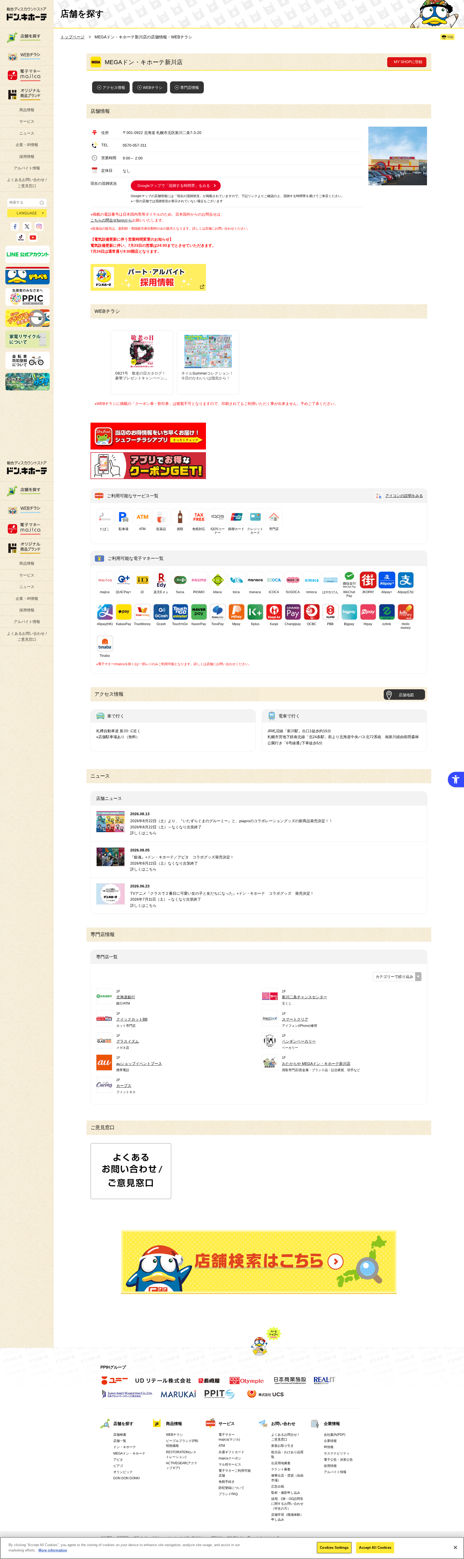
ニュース (26, 133)
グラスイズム (127, 1041)
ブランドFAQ (228, 1494)
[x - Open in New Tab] (27, 228)
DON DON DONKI (126, 1478)
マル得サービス (230, 1464)
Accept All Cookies (375, 1548)
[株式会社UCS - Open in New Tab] (266, 1397)
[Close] (455, 1547)
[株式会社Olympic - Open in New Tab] (246, 1384)
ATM (222, 1446)
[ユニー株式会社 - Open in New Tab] (114, 1384)
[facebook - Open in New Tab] (15, 228)
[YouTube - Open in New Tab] (33, 239)
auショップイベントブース (139, 1063)
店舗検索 (119, 1435)
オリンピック (123, 1472)
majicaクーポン (230, 1458)
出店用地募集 (281, 1463)
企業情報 (332, 1423)
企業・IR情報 (27, 145)
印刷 (450, 37)
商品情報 (26, 110)
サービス (26, 121)
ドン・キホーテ (124, 1447)
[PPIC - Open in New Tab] (27, 303)
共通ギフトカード (231, 1452)
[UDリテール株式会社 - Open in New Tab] (163, 1384)
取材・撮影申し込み (285, 1493)
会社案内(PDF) (334, 1435)
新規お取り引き (282, 1446)
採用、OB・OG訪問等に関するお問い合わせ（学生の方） (287, 1503)
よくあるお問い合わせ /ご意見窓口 (27, 182)
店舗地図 (406, 695)
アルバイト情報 (27, 168)
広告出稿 (277, 1486)
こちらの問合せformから (111, 220)
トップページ (72, 37)
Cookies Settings (334, 1548)
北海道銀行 (125, 997)
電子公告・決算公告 (338, 1460)
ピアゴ (118, 1466)
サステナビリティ (337, 1453)
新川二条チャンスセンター (304, 997)
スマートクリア (295, 1019)
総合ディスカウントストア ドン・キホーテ (27, 467)
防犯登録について (231, 1488)
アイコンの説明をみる (404, 496)
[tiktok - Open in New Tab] (21, 239)
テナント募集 (281, 1469)
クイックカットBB (131, 1019)
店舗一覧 (119, 1441)
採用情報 (26, 156)
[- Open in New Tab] (148, 446)
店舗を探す (259, 1262)
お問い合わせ (283, 1423)
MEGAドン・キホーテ (129, 1453)
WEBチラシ (152, 87)
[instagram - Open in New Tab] (39, 228)
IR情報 (329, 1447)
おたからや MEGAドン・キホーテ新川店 (316, 1063)
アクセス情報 (114, 87)
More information (52, 1550)
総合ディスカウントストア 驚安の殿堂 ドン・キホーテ (26, 13)
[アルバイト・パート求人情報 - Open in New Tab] (148, 277)
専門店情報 (189, 87)
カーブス (123, 1085)
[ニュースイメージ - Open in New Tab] (110, 829)
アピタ (118, 1460)
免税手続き (227, 1482)
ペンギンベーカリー (299, 1041)
